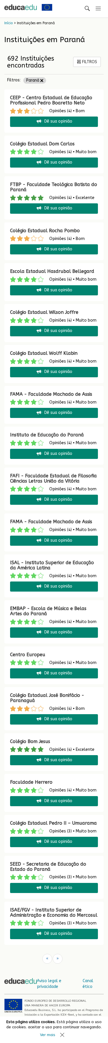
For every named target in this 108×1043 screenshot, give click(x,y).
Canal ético (88, 983)
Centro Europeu (27, 654)
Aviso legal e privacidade (49, 983)
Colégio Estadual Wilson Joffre (44, 312)
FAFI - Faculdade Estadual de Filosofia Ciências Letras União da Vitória (53, 478)
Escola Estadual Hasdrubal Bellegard (52, 271)
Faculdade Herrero (31, 782)
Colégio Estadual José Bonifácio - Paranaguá (47, 698)
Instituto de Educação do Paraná (47, 435)
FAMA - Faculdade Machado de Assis (51, 394)
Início (8, 23)
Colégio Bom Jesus (30, 741)
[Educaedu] (20, 7)
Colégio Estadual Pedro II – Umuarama (53, 823)
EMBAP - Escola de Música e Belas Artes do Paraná (48, 611)
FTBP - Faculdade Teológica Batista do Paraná (53, 187)
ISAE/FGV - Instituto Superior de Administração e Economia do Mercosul (53, 912)
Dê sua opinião (58, 121)
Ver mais (47, 1035)
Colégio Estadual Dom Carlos (42, 144)
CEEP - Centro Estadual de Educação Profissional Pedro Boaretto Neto (51, 100)
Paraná (33, 80)
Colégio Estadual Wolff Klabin (43, 353)
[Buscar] (87, 8)
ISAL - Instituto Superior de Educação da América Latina (52, 565)
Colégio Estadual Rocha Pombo (45, 230)
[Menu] (98, 8)
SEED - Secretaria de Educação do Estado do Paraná (48, 866)
